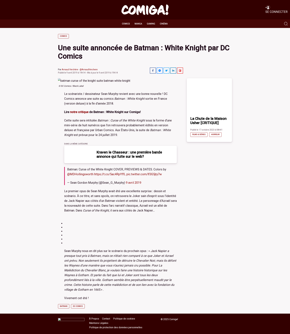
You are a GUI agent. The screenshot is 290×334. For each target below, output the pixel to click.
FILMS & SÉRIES (199, 134)
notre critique (79, 112)
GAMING (151, 24)
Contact (106, 318)
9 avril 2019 (133, 182)
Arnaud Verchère (70, 69)
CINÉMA (164, 24)
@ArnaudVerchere (89, 69)
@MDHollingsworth (80, 174)
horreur (215, 134)
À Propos (94, 318)
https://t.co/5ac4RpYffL (110, 174)
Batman (63, 306)
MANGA (138, 24)
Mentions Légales (98, 323)
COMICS (126, 24)
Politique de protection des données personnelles (115, 327)
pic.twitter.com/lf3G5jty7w (144, 174)
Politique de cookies (124, 318)
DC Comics (78, 306)
